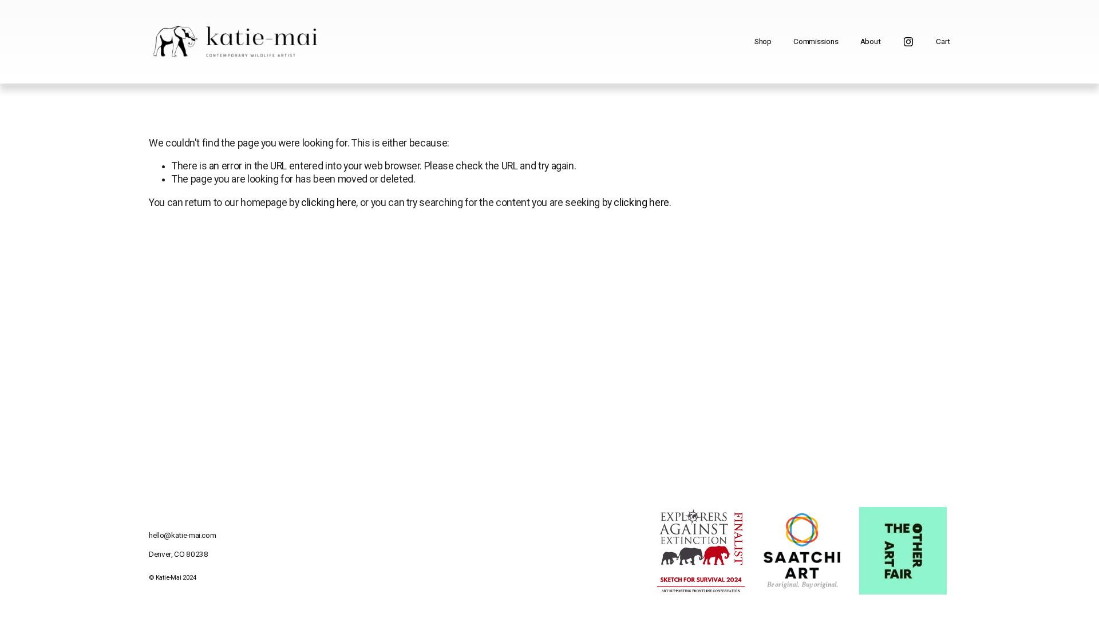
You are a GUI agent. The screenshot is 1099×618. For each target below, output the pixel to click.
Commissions (815, 41)
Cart (943, 41)
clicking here (328, 202)
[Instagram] (908, 41)
